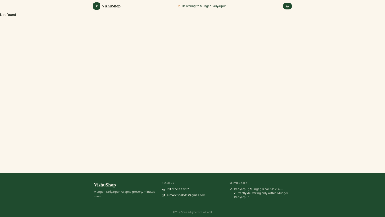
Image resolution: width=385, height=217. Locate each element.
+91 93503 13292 (177, 189)
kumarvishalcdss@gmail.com (186, 195)
